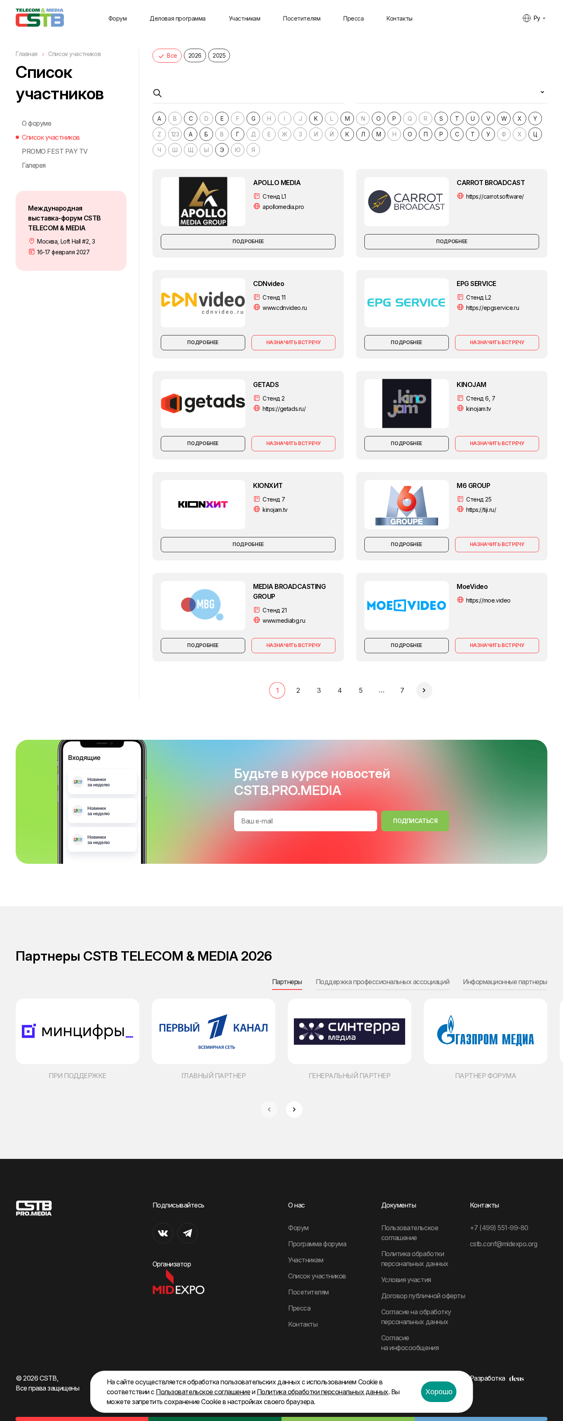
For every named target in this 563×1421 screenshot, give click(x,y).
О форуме (36, 123)
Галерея (34, 165)
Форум (117, 18)
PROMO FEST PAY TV (55, 151)
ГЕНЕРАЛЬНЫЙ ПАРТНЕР (350, 1076)
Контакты (400, 18)
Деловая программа (178, 18)
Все (172, 55)
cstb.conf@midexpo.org (503, 1244)
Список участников (51, 137)
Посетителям (301, 18)
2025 (219, 55)
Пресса (353, 18)
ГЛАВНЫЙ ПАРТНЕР (213, 1076)
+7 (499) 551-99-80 (499, 1228)
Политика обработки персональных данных (322, 1392)
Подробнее (248, 241)
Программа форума (317, 1244)
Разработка (487, 1378)
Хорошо (439, 1392)
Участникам (244, 18)
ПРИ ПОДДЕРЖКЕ (77, 1076)
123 (175, 134)
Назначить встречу (293, 342)
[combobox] (451, 95)
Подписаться (415, 820)
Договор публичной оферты (423, 1296)
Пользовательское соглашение (203, 1392)
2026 (195, 55)
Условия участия (406, 1280)
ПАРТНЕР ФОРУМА (485, 1076)
